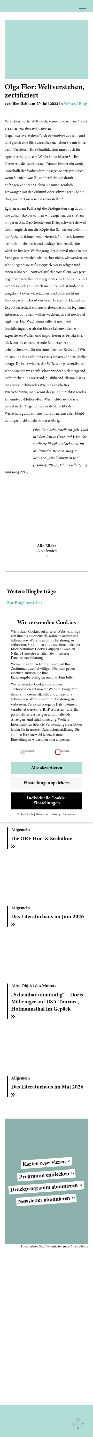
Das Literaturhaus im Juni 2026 (47, 917)
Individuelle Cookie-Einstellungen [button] (46, 801)
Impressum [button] (69, 814)
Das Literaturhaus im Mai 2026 (47, 1087)
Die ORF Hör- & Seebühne (41, 839)
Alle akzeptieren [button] (46, 768)
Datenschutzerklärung (58, 730)
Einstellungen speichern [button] (47, 783)
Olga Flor (40, 430)
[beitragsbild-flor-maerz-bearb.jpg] (46, 507)
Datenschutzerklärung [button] (48, 814)
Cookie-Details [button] (25, 814)
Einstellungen (21, 740)
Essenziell (29, 751)
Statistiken (64, 751)
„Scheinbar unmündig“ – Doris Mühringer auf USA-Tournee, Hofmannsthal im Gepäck (47, 1002)
